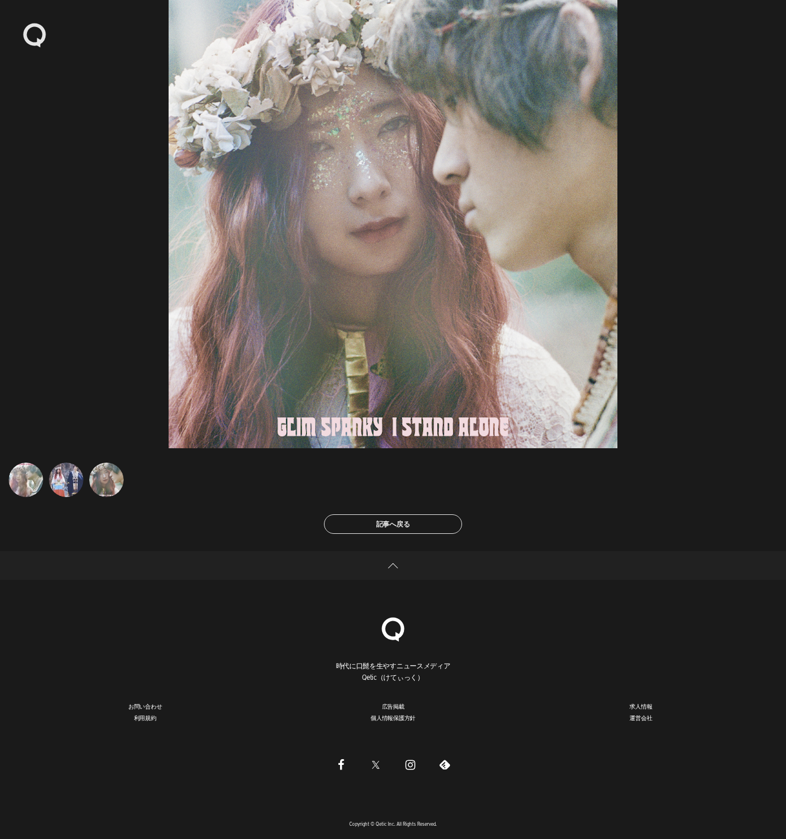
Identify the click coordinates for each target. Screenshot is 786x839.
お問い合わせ (145, 706)
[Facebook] (341, 764)
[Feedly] (445, 764)
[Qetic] (34, 34)
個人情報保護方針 (393, 717)
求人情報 (640, 706)
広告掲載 (393, 706)
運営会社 (640, 717)
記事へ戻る (393, 523)
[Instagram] (410, 764)
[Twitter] (375, 764)
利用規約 (145, 717)
